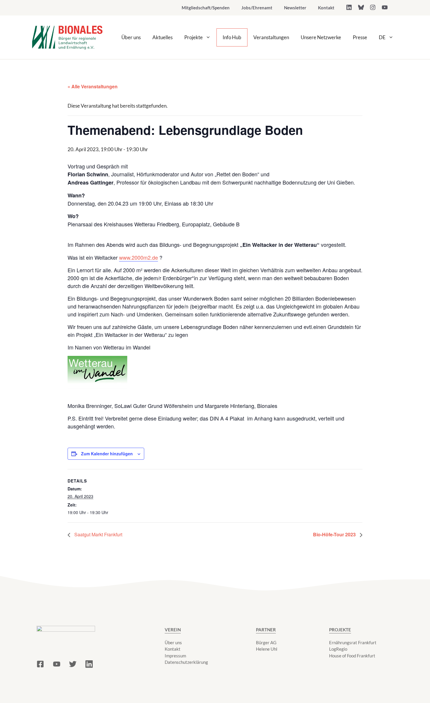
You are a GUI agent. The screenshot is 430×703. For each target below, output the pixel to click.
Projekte (193, 37)
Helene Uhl (266, 649)
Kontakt (326, 7)
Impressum (175, 655)
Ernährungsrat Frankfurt (352, 642)
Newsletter (295, 7)
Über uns (131, 37)
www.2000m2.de (138, 257)
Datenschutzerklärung (186, 662)
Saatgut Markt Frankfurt (97, 534)
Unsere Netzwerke (321, 37)
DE (382, 37)
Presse (360, 37)
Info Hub (232, 37)
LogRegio (338, 649)
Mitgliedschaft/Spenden (206, 7)
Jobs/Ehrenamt (256, 7)
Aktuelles (162, 37)
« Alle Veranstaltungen (93, 86)
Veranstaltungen (271, 37)
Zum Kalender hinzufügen (107, 453)
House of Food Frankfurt (352, 655)
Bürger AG (266, 642)
